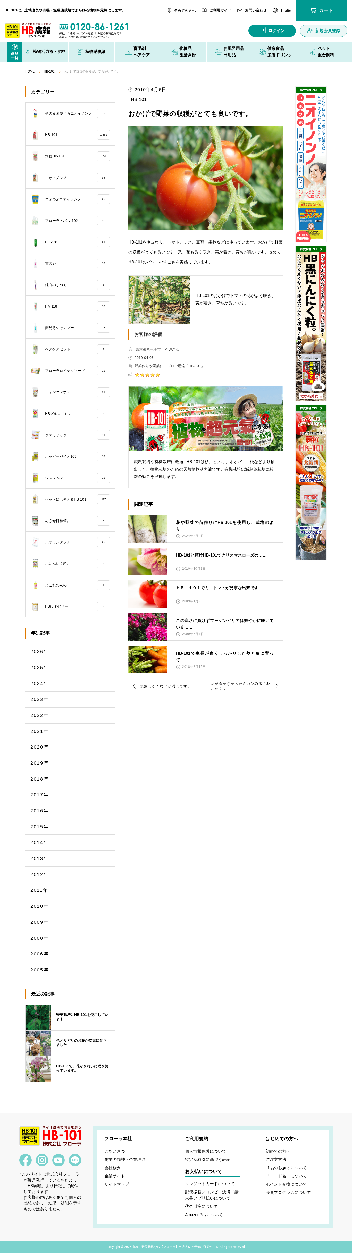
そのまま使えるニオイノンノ (75, 113)
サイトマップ (116, 1184)
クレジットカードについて (209, 1183)
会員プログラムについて (288, 1192)
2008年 (39, 938)
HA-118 (75, 306)
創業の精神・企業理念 (125, 1159)
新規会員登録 (327, 30)
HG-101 (75, 242)
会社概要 (112, 1167)
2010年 (39, 906)
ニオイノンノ (75, 178)
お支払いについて (203, 1171)
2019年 (39, 763)
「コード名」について (286, 1176)
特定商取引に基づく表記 (207, 1159)
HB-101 (49, 71)
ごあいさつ (114, 1151)
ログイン (276, 30)
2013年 (39, 858)
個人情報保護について (205, 1151)
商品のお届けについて (286, 1167)
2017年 (39, 794)
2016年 (39, 810)
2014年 (39, 842)
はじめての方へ (282, 1138)
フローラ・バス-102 (75, 221)
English (286, 11)
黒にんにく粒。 (74, 563)
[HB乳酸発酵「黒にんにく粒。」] (311, 323)
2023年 (39, 699)
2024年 (39, 683)
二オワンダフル (75, 542)
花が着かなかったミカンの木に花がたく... (240, 686)
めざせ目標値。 (74, 521)
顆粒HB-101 (75, 156)
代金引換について (201, 1206)
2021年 (39, 731)
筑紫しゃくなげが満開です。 (165, 686)
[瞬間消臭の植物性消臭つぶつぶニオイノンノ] (311, 164)
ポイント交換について (286, 1184)
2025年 (39, 667)
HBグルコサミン (74, 414)
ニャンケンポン (75, 392)
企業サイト (114, 1176)
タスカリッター (75, 435)
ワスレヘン (75, 478)
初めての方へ (185, 11)
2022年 (39, 715)
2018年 (39, 779)
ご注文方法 (276, 1159)
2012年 (39, 874)
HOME (30, 71)
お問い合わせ (256, 10)
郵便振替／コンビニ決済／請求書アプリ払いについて (212, 1195)
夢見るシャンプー (75, 328)
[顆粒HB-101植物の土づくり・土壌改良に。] (311, 482)
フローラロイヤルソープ (75, 370)
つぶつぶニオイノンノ (75, 199)
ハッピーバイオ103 (75, 456)
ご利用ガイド (220, 10)
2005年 (39, 970)
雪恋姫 (75, 263)
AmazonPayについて (204, 1214)
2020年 (39, 747)
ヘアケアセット (74, 349)
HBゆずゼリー (74, 606)
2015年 (39, 826)
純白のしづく (74, 285)
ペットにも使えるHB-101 (75, 499)
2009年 (39, 922)
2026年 (39, 651)
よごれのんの (74, 585)
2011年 (39, 890)
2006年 (39, 954)
